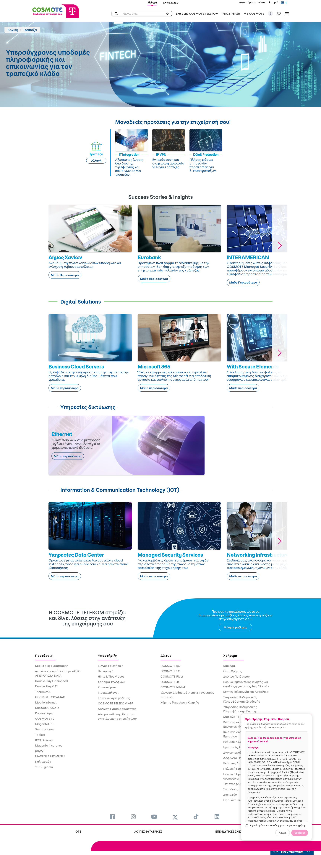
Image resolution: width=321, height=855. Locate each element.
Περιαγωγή (105, 671)
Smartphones (44, 729)
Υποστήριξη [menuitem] (107, 655)
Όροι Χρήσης (232, 671)
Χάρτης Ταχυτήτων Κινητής (179, 702)
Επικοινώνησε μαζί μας (114, 698)
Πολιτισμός (43, 761)
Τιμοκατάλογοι (108, 692)
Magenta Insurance (48, 745)
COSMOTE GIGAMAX (50, 697)
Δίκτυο (262, 2)
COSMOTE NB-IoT (172, 687)
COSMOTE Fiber (171, 676)
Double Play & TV (46, 686)
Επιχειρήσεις (171, 2)
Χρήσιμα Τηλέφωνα (111, 682)
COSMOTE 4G (170, 682)
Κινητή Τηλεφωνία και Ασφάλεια (245, 691)
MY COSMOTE (254, 13)
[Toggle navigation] (286, 13)
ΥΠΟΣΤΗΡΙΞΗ (231, 13)
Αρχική (12, 30)
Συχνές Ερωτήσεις (110, 666)
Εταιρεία (274, 2)
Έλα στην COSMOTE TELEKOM (197, 13)
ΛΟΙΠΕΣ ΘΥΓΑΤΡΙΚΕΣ (148, 831)
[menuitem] (112, 816)
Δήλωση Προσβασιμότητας (117, 709)
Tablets (40, 735)
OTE (78, 831)
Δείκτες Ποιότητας (236, 676)
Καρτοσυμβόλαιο (47, 708)
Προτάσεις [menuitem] (44, 655)
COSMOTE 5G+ (171, 666)
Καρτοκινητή (44, 713)
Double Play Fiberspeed (51, 681)
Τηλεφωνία (43, 691)
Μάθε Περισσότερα (65, 275)
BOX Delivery (44, 740)
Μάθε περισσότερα (65, 388)
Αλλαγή (96, 160)
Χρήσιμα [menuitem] (230, 655)
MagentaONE (44, 724)
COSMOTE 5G (170, 671)
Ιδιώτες (152, 2)
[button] (270, 13)
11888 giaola (44, 767)
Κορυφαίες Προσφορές (51, 666)
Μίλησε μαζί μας (235, 627)
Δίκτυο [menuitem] (165, 655)
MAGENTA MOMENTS (50, 756)
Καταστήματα (247, 2)
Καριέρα (229, 666)
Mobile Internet (46, 702)
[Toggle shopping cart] (281, 13)
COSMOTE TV (44, 718)
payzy (39, 751)
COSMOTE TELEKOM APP (115, 703)
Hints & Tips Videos (111, 676)
